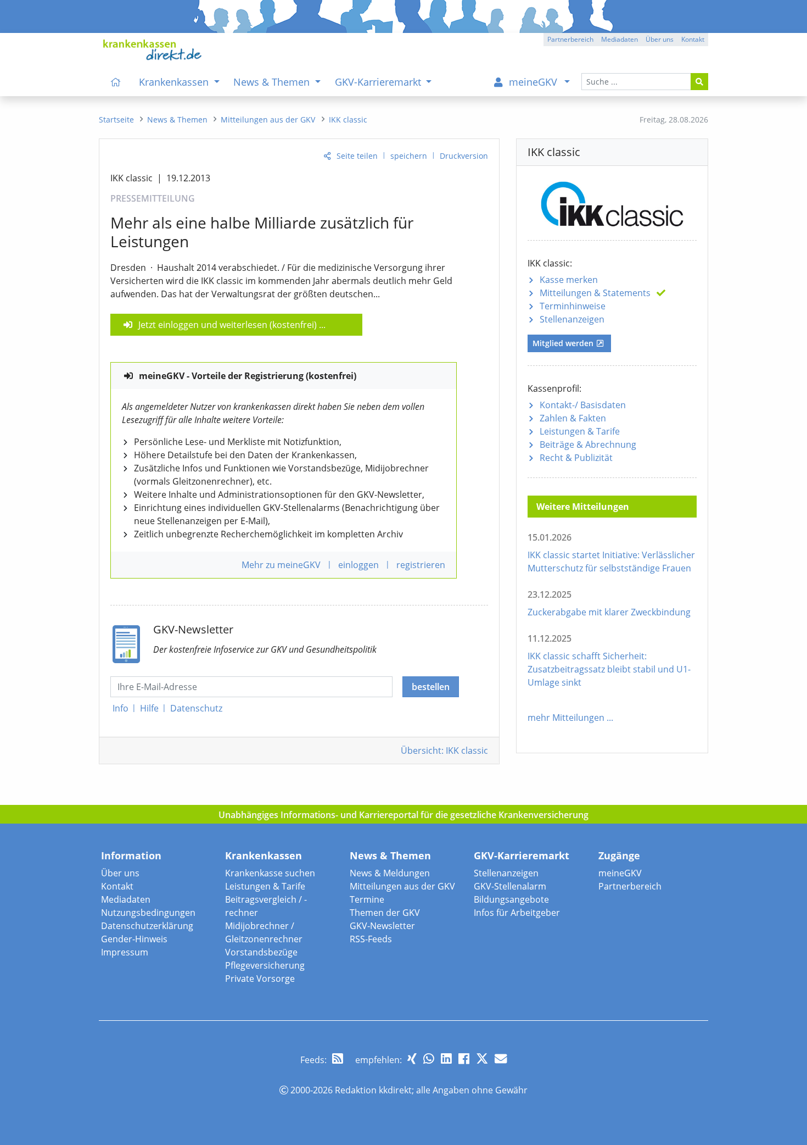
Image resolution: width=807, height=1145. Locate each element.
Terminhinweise (573, 306)
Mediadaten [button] (619, 39)
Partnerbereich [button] (570, 39)
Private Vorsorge (260, 978)
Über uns (120, 873)
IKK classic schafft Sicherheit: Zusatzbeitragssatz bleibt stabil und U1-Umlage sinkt (609, 669)
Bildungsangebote (511, 899)
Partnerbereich (630, 886)
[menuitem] (115, 82)
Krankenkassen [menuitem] (175, 81)
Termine (367, 899)
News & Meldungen (390, 873)
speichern (408, 156)
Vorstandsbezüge (261, 952)
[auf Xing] (412, 1058)
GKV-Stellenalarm (510, 886)
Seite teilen (357, 156)
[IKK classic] (612, 202)
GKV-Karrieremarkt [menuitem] (379, 81)
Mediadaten (125, 899)
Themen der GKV (385, 913)
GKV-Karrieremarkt (521, 855)
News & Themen (390, 855)
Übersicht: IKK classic (444, 750)
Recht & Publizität (576, 458)
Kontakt (117, 886)
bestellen (431, 687)
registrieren (420, 565)
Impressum (124, 952)
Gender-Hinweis (134, 939)
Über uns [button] (660, 39)
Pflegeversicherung (265, 965)
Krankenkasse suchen (270, 873)
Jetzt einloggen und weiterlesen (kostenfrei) (227, 325)
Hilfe (149, 708)
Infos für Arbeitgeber (517, 913)
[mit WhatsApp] (428, 1058)
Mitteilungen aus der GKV (402, 886)
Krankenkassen (263, 855)
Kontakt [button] (692, 39)
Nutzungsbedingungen (148, 913)
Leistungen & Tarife (580, 431)
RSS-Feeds (371, 939)
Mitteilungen (595, 293)
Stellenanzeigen (572, 319)
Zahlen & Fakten (573, 418)
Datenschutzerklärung (147, 926)
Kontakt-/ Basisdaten (583, 405)
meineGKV (620, 873)
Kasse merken (569, 280)
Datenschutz (196, 708)
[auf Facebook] (463, 1058)
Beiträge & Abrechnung (588, 444)
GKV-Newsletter (382, 926)
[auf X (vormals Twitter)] (482, 1058)
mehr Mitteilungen (566, 718)
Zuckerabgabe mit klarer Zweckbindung (609, 612)
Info (120, 708)
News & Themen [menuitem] (272, 81)
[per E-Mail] (501, 1058)
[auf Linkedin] (446, 1058)
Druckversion (464, 156)
